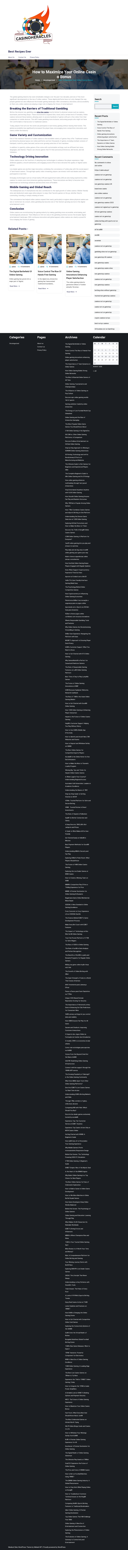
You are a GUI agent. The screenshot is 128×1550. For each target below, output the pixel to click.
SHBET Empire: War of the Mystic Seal (78, 1168)
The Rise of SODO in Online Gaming (76, 945)
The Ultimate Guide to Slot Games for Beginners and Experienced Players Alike (77, 467)
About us (11, 57)
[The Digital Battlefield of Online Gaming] (21, 249)
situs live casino (43, 112)
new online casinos (101, 193)
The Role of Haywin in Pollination (76, 814)
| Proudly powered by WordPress (54, 1547)
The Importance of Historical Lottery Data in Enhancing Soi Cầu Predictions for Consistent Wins (77, 1007)
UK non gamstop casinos (103, 212)
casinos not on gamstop (103, 175)
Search (98, 99)
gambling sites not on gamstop (105, 252)
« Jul (94, 371)
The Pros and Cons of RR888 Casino (77, 1470)
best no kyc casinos (102, 323)
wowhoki (98, 241)
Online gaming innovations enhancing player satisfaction (76, 274)
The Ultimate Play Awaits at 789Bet (77, 1459)
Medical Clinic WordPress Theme (20, 1547)
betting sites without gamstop (105, 290)
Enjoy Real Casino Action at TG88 (76, 1302)
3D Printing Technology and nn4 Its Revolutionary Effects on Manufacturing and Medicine (76, 457)
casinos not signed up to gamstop (107, 207)
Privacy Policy (34, 57)
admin (14, 267)
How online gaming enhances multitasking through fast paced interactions (76, 483)
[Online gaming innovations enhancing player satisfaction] (78, 249)
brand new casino (101, 189)
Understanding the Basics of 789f (76, 790)
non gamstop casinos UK (103, 184)
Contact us (22, 57)
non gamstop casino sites (104, 268)
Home (37, 80)
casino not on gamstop (103, 216)
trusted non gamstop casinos (105, 296)
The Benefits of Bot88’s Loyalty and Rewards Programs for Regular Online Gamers (77, 958)
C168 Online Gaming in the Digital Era (77, 431)
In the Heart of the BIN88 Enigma (76, 1171)
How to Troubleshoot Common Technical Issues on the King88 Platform (75, 1496)
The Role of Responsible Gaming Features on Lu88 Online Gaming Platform (76, 670)
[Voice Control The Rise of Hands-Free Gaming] (50, 249)
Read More (13, 286)
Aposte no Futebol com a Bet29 (75, 576)
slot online (98, 166)
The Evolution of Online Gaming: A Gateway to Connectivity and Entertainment (76, 1539)
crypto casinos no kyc (102, 318)
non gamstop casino (102, 263)
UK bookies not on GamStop (104, 329)
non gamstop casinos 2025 (104, 203)
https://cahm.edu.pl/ (102, 170)
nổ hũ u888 (98, 230)
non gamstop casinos (102, 274)
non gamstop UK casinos (103, 257)
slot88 (97, 235)
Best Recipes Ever (19, 51)
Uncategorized (49, 80)
